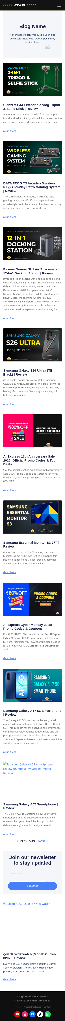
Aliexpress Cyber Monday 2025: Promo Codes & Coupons (27, 627)
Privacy (17, 1007)
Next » (43, 841)
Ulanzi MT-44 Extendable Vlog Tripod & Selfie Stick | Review (31, 107)
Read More (9, 131)
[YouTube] (17, 1014)
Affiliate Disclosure (32, 1007)
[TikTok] (40, 1014)
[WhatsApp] (48, 1014)
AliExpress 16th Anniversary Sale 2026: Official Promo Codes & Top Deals (29, 460)
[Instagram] (25, 1014)
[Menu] (59, 5)
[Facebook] (32, 1014)
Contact (47, 1007)
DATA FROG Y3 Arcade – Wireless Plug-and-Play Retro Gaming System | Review (31, 187)
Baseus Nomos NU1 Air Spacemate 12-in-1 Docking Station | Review (30, 271)
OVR (20, 5)
